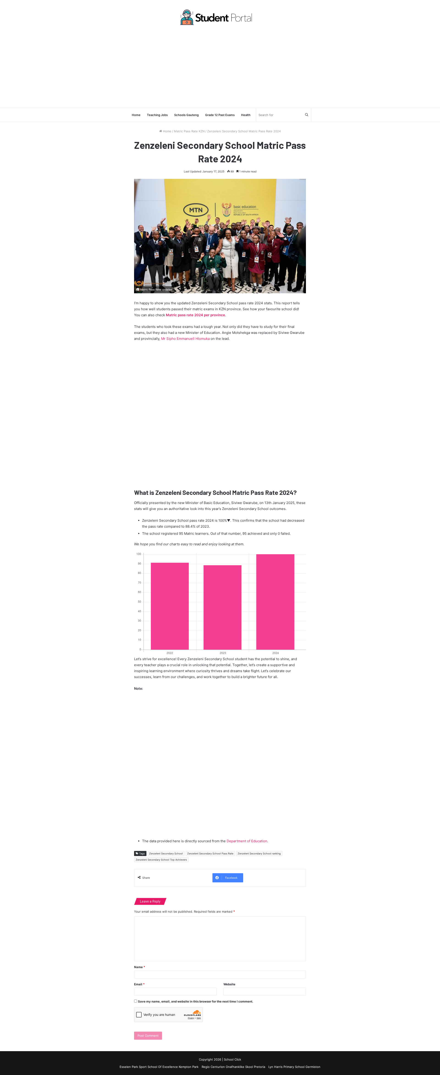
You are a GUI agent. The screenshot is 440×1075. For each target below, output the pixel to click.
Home (136, 115)
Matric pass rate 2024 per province (195, 315)
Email (139, 984)
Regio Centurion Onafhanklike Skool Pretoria (233, 1067)
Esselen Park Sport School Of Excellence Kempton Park (159, 1067)
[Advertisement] (220, 66)
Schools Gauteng (186, 115)
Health (245, 115)
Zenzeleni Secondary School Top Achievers (161, 859)
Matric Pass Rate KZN (189, 131)
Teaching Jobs (157, 115)
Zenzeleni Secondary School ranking (259, 853)
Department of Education (247, 841)
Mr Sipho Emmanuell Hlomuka (185, 338)
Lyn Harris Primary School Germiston (294, 1067)
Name (139, 967)
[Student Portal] (220, 17)
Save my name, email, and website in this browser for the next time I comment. (195, 1001)
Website (229, 984)
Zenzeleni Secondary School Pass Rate (210, 853)
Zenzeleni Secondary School (166, 853)
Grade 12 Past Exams (220, 115)
